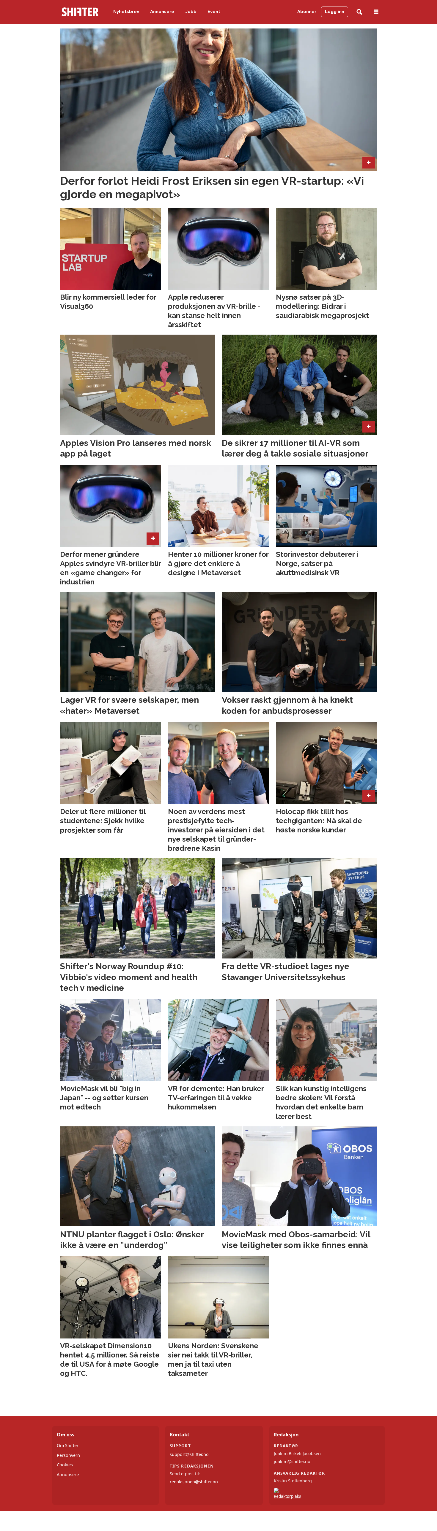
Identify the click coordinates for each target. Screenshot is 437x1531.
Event (214, 11)
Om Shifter (67, 1445)
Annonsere (162, 11)
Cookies (65, 1465)
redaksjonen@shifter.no (194, 1481)
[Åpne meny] (376, 12)
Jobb (191, 11)
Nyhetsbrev (126, 11)
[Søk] (359, 12)
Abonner (306, 11)
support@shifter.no (189, 1454)
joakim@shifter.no (292, 1461)
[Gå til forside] (80, 11)
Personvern (68, 1455)
